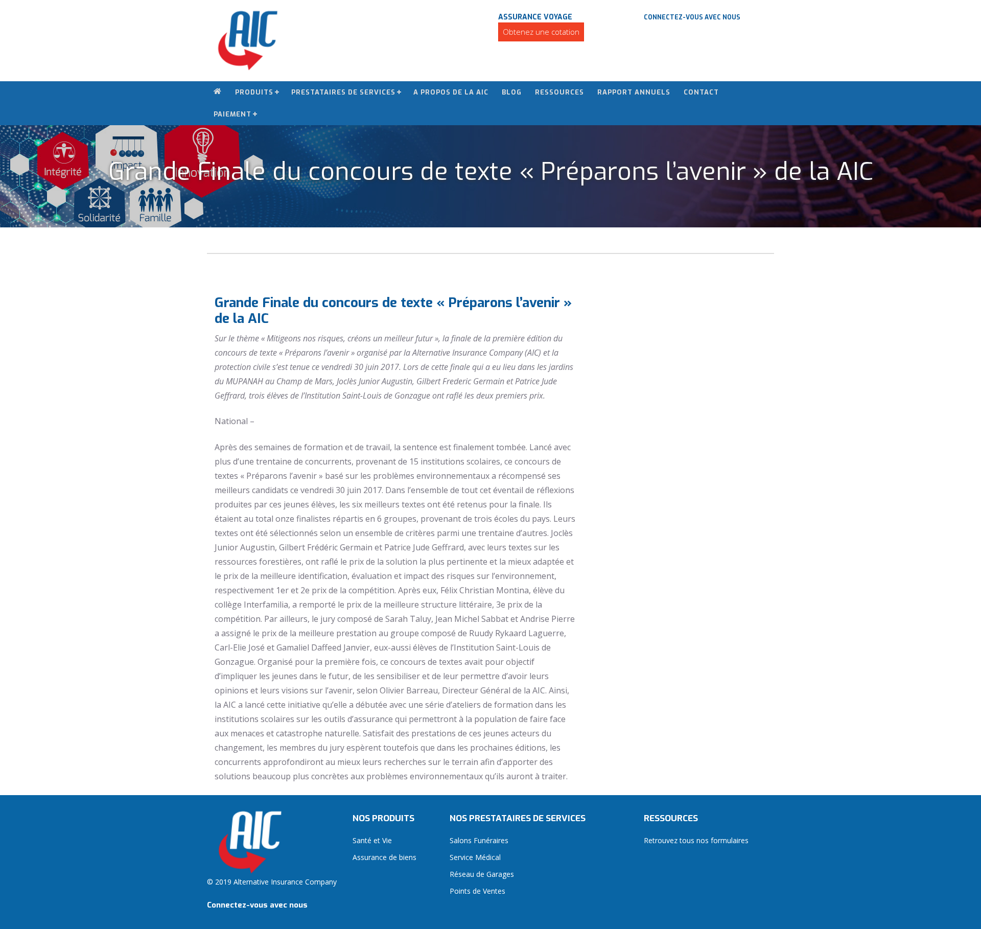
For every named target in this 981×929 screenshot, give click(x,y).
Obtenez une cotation (541, 32)
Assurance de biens (384, 857)
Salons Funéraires (479, 840)
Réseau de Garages (482, 874)
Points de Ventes (477, 891)
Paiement (232, 114)
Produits (254, 92)
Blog (512, 92)
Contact (701, 92)
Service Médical (475, 857)
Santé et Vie (372, 840)
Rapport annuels (633, 92)
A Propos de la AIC (450, 92)
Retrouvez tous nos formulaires (696, 840)
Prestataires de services (343, 92)
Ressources (559, 92)
